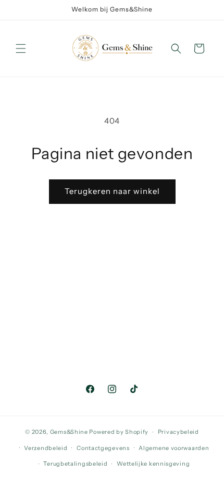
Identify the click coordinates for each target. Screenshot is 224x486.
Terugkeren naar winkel (112, 191)
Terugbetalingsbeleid (75, 463)
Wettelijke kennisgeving (153, 463)
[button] (20, 48)
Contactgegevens (103, 448)
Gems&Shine (69, 431)
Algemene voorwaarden (174, 448)
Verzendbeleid (45, 448)
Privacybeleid (178, 431)
